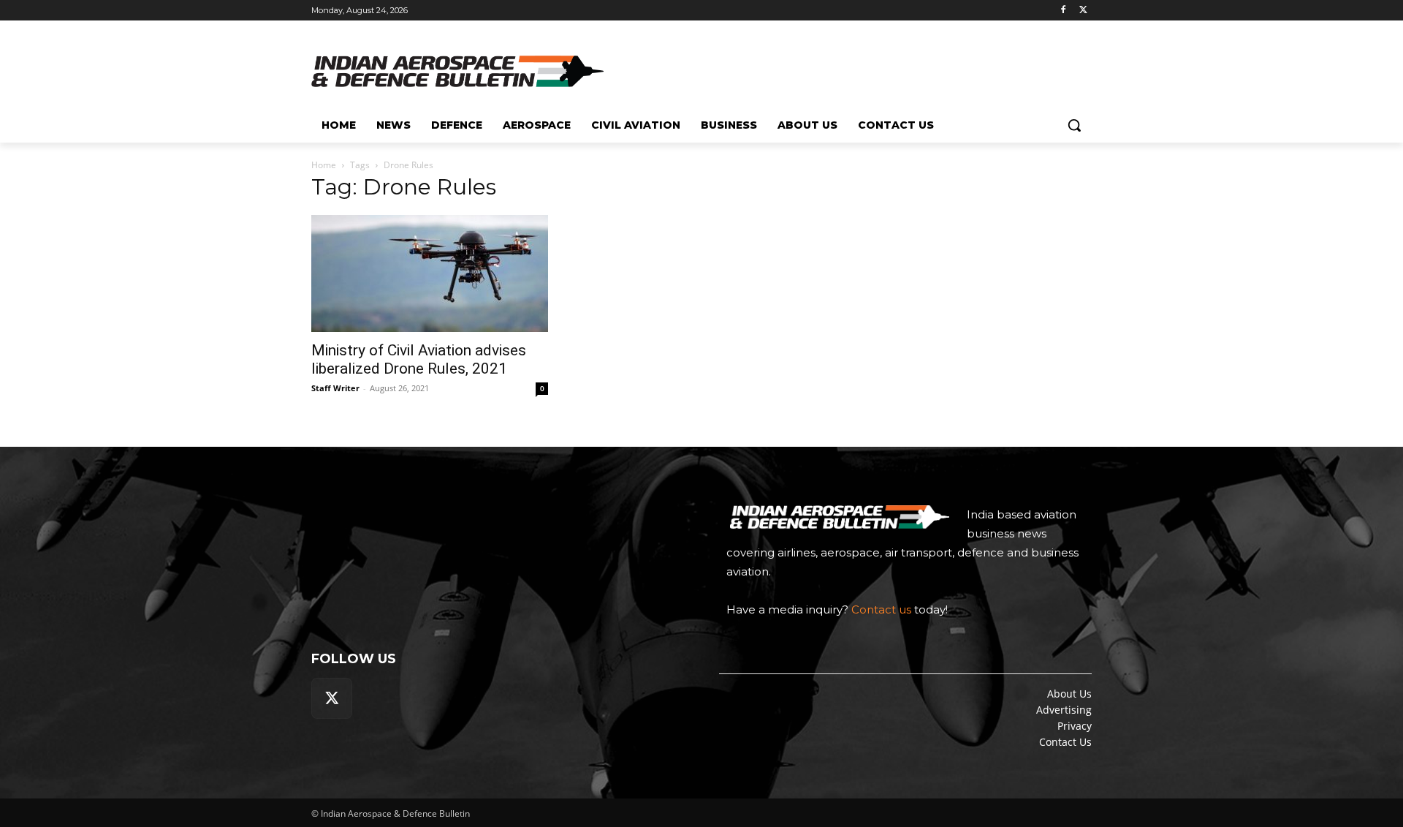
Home (323, 165)
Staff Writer (335, 387)
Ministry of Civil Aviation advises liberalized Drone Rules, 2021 (418, 359)
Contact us (881, 609)
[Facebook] (1062, 10)
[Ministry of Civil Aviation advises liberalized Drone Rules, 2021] (429, 273)
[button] (1074, 125)
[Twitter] (1083, 10)
